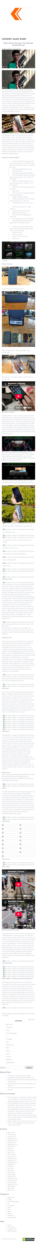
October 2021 (12, 1160)
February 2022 (12, 1154)
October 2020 (12, 1182)
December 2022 (12, 1138)
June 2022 (11, 1150)
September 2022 (12, 1144)
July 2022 (10, 1148)
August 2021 (11, 1164)
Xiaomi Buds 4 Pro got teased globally (19, 1076)
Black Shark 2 (27, 1013)
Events (8, 1030)
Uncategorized (10, 1062)
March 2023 (11, 1132)
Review (17, 1013)
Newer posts (31, 1019)
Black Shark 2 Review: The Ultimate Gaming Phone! (18, 44)
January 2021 (11, 1176)
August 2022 (11, 1146)
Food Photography (11, 1033)
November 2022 (12, 1140)
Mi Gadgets (9, 1039)
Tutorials (8, 1056)
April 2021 (11, 1170)
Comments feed (12, 1229)
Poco (9, 1209)
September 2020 (12, 1184)
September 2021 (12, 1162)
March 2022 (11, 1152)
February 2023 (12, 1134)
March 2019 (11, 1190)
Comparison (9, 1027)
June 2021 (11, 1168)
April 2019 (11, 1188)
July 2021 (10, 1166)
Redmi (7, 1048)
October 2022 (12, 1142)
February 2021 (12, 1174)
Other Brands (10, 1045)
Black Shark (11, 1013)
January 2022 (11, 1156)
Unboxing (9, 1059)
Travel (7, 1054)
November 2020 (12, 1180)
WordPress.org (12, 1231)
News (7, 1042)
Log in (9, 1225)
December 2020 (12, 1178)
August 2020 (11, 1186)
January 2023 (11, 1136)
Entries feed (11, 1227)
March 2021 (11, 1172)
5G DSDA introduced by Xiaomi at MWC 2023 (21, 1078)
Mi (6, 1036)
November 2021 (12, 1158)
